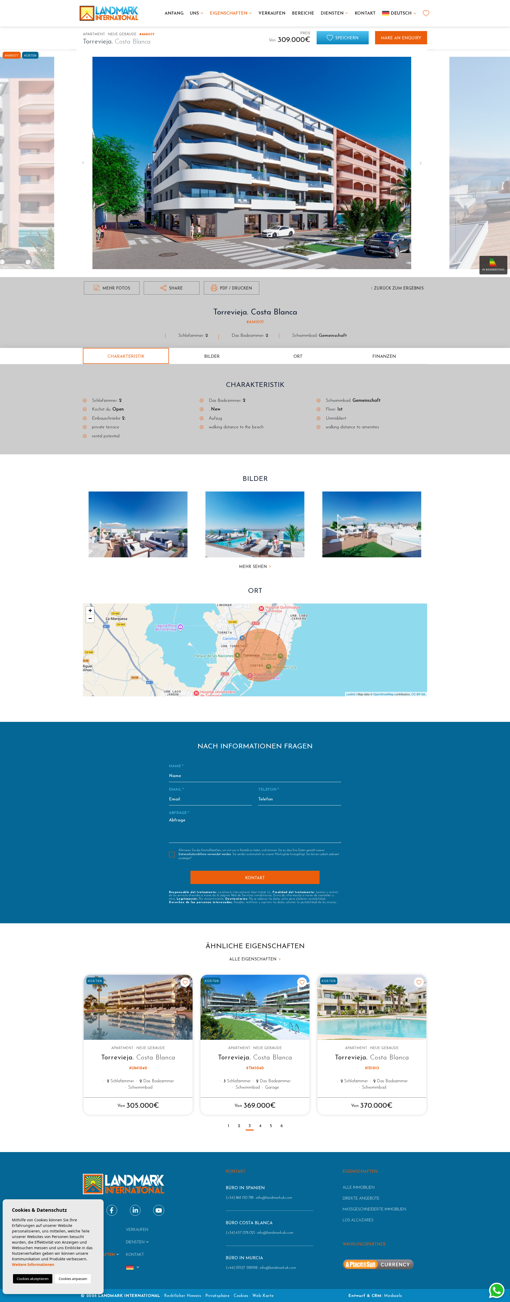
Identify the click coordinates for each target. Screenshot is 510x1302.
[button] (171, 288)
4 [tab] (260, 1126)
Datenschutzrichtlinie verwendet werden (204, 854)
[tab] (126, 356)
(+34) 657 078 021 (240, 1233)
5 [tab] (271, 1126)
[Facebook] (112, 1210)
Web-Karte (263, 1296)
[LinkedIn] (135, 1210)
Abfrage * (179, 813)
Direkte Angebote (361, 1199)
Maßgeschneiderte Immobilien (374, 1210)
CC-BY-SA (418, 694)
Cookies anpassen (73, 1278)
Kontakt (365, 13)
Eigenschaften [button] (229, 13)
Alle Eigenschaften (253, 960)
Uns (194, 13)
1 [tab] (228, 1126)
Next (422, 163)
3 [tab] (250, 1126)
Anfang (174, 13)
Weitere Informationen (33, 1264)
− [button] (90, 618)
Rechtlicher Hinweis (182, 1296)
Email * (176, 790)
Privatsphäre (217, 1296)
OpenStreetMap (383, 694)
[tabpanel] (138, 1045)
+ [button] (90, 610)
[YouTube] (158, 1210)
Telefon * (268, 790)
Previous (81, 163)
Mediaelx (393, 1296)
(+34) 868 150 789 (240, 1198)
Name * (176, 766)
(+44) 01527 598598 (241, 1268)
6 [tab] (281, 1126)
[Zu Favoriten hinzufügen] (185, 982)
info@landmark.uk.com (274, 1198)
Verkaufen (272, 13)
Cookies (241, 1296)
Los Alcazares (358, 1220)
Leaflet (350, 694)
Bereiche (303, 13)
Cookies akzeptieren (33, 1278)
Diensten (332, 13)
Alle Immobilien (359, 1188)
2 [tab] (239, 1126)
